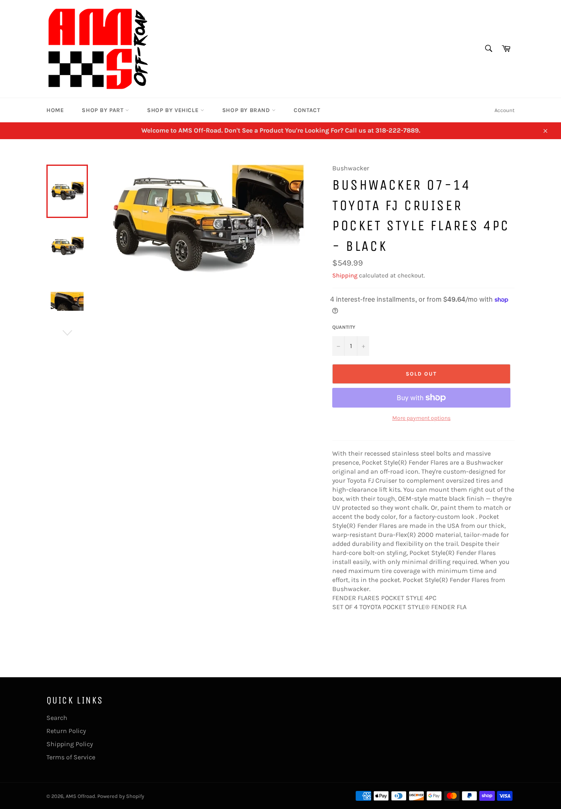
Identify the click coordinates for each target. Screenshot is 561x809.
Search (56, 718)
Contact (307, 110)
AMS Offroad (80, 796)
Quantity (343, 327)
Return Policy (66, 731)
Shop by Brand (247, 110)
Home (55, 110)
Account (504, 110)
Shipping (344, 275)
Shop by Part (103, 110)
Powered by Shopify (120, 796)
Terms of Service (70, 757)
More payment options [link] (421, 418)
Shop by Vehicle (173, 110)
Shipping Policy (69, 744)
